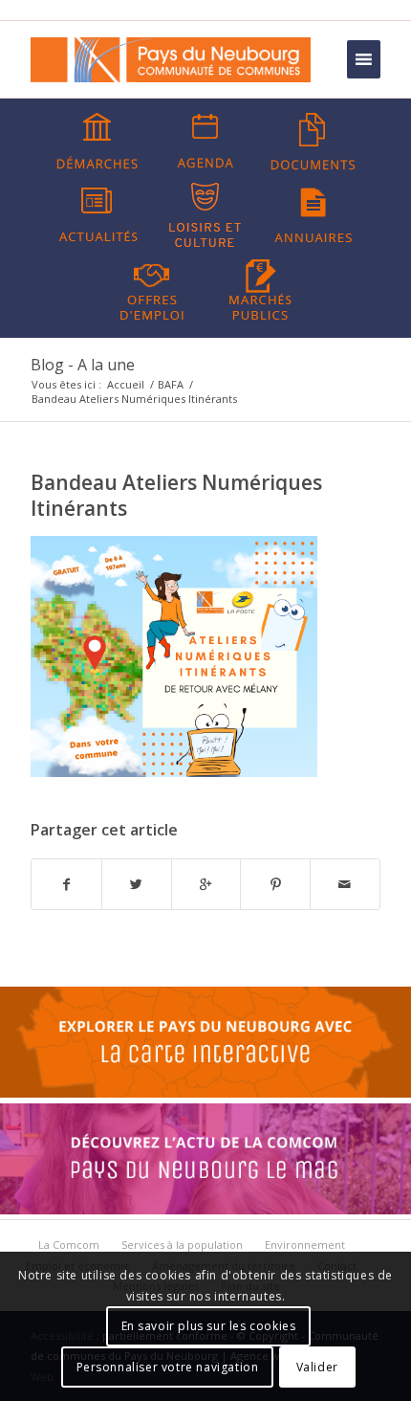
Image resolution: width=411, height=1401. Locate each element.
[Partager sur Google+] (206, 884)
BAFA (171, 384)
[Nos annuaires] (313, 215)
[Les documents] (313, 141)
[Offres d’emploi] (152, 288)
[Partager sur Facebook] (66, 884)
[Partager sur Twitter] (136, 884)
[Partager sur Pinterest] (275, 884)
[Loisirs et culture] (205, 215)
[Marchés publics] (260, 288)
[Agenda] (205, 141)
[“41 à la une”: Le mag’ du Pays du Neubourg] (205, 1209)
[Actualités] (97, 215)
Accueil (125, 384)
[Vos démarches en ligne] (97, 141)
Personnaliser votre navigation (167, 1367)
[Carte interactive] (205, 1092)
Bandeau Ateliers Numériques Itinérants (176, 495)
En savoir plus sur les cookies (208, 1326)
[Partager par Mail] (345, 884)
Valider (317, 1367)
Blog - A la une (83, 364)
